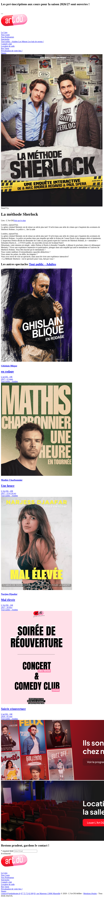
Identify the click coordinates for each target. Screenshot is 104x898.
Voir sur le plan (20, 220)
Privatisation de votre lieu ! (11, 51)
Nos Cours (5, 35)
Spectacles (5, 39)
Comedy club (6, 44)
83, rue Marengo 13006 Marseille (46, 893)
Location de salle (8, 46)
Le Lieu (4, 32)
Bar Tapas (5, 48)
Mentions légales (90, 893)
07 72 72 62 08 (27, 893)
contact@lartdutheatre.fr (10, 893)
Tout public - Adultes (42, 264)
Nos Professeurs (7, 37)
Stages (3, 53)
